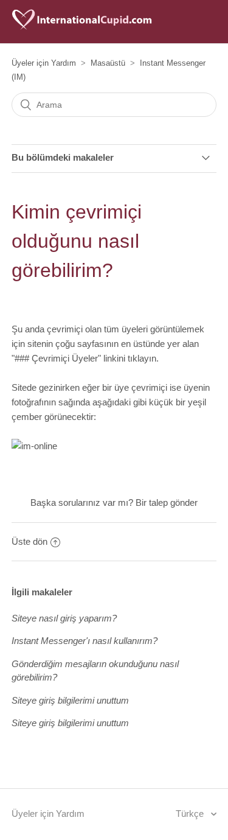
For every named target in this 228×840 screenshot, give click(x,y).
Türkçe (191, 813)
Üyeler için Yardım (44, 63)
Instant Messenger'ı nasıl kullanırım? (84, 640)
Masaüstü (108, 63)
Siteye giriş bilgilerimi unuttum (70, 700)
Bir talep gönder (167, 502)
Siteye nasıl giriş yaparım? (64, 618)
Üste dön (29, 541)
